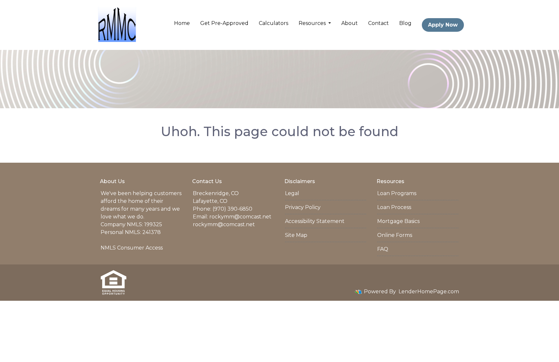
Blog (405, 23)
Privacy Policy (303, 207)
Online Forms (394, 235)
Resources (313, 23)
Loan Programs (396, 193)
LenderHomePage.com (429, 291)
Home (182, 23)
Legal (292, 193)
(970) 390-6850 (232, 209)
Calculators (273, 23)
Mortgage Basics (398, 221)
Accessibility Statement (315, 221)
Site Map (296, 235)
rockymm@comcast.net (240, 217)
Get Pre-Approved (224, 23)
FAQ (382, 249)
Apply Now (443, 25)
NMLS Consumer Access (132, 248)
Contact (378, 23)
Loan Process (394, 207)
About (349, 23)
